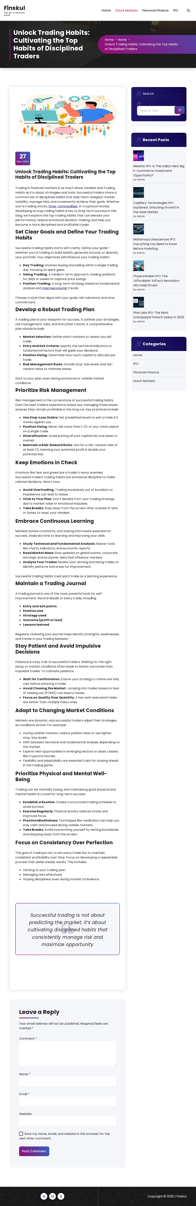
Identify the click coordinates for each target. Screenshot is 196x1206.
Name (24, 1074)
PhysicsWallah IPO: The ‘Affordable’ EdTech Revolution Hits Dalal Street (156, 280)
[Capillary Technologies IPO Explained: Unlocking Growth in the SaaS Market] (138, 192)
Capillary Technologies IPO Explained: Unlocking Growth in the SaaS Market (156, 207)
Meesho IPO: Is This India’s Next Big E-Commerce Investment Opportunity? (158, 171)
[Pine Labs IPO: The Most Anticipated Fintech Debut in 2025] (138, 302)
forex (52, 206)
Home (106, 10)
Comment (28, 1038)
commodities (67, 206)
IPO (175, 10)
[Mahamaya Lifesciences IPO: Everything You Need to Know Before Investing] (138, 229)
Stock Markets (126, 10)
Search (148, 93)
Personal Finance (155, 10)
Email (24, 1094)
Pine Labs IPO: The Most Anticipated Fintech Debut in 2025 (158, 314)
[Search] (180, 110)
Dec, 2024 (23, 158)
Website (25, 1114)
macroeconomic (54, 288)
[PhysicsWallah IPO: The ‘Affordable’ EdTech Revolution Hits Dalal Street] (138, 265)
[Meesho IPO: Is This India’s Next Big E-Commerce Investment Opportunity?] (138, 155)
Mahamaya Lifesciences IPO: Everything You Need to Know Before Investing (155, 244)
